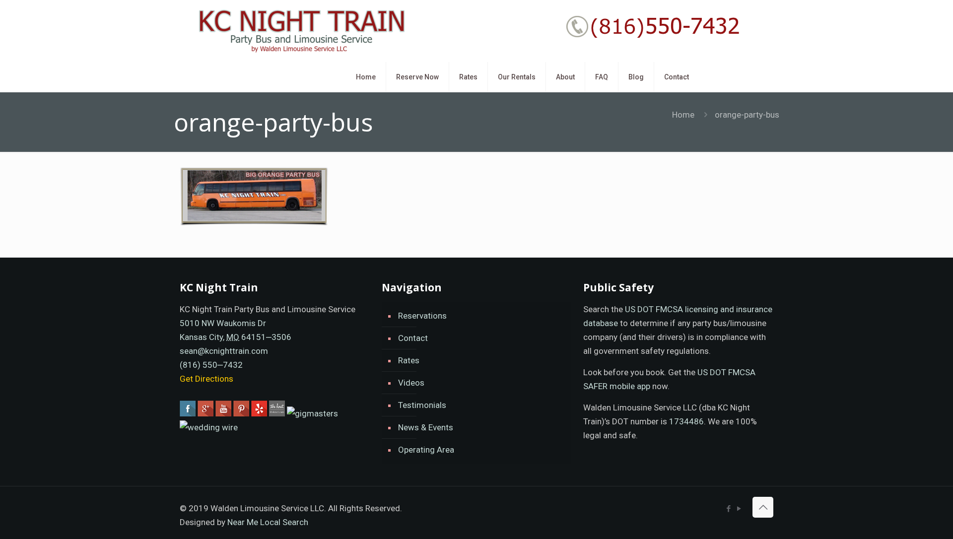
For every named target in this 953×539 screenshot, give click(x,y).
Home (683, 115)
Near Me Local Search (267, 522)
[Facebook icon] (728, 508)
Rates (408, 360)
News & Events (425, 427)
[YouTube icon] (739, 508)
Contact (413, 338)
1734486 (686, 421)
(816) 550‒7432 (211, 365)
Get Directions (206, 379)
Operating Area (426, 450)
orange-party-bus (747, 115)
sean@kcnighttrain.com (224, 351)
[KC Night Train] (300, 31)
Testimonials (422, 405)
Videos (411, 383)
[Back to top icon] (762, 507)
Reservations (422, 316)
